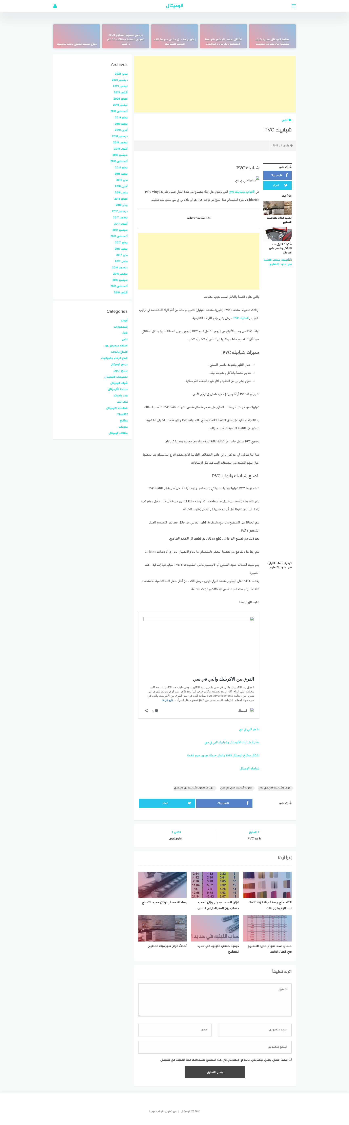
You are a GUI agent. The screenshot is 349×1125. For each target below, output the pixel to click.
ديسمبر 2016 (120, 267)
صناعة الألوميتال (118, 389)
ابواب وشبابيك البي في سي (274, 788)
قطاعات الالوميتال (117, 408)
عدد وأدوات (121, 395)
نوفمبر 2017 (120, 217)
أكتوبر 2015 (121, 292)
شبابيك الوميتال (249, 769)
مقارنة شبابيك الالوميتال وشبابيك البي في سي (232, 742)
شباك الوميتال (119, 383)
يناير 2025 (121, 74)
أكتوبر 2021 (121, 92)
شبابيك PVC (241, 318)
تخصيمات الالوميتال (116, 377)
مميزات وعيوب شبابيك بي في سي (193, 788)
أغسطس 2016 (119, 286)
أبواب (124, 320)
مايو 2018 (122, 180)
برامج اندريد (120, 370)
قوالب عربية (156, 1111)
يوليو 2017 (121, 242)
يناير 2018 (122, 205)
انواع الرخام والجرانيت (114, 358)
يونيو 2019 (121, 124)
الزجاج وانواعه (119, 352)
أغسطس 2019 (119, 111)
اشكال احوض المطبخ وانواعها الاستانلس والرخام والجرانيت (223, 42)
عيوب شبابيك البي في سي (236, 788)
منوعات (123, 427)
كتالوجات (122, 414)
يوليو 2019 (121, 117)
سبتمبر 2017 (120, 230)
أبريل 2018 (121, 186)
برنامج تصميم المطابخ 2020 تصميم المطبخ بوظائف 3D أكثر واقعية (125, 39)
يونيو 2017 (121, 249)
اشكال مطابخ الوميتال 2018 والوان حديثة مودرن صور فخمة (223, 756)
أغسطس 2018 (119, 161)
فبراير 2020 (121, 99)
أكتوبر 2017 (121, 224)
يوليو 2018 (121, 167)
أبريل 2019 (121, 130)
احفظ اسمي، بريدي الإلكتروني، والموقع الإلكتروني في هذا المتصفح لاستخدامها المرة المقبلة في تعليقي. (224, 1060)
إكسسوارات (121, 327)
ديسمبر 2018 (120, 136)
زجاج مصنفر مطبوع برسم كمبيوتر (77, 44)
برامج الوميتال (119, 364)
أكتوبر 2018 (121, 149)
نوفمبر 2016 (120, 274)
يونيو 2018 (121, 174)
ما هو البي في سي (249, 729)
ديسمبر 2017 (120, 211)
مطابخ (124, 420)
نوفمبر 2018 (120, 142)
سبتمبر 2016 (120, 280)
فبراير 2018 (121, 199)
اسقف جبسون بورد (116, 345)
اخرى (285, 120)
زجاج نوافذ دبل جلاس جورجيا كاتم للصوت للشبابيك (175, 42)
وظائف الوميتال (118, 433)
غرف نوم (122, 402)
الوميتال (174, 6)
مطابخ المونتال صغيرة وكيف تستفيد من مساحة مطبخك (272, 42)
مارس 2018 (121, 192)
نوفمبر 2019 (120, 105)
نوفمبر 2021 (120, 86)
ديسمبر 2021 (120, 80)
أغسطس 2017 (119, 236)
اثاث (125, 333)
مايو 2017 (122, 255)
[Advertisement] (215, 84)
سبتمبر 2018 (120, 155)
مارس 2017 (121, 261)
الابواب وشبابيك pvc (242, 192)
